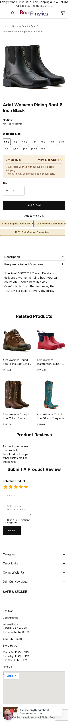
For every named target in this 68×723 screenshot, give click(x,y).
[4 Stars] (20, 487)
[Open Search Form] (13, 13)
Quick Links (10, 563)
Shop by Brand (20, 26)
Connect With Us (14, 572)
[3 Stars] (15, 487)
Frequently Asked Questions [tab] (23, 264)
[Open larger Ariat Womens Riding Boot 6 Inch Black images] (34, 67)
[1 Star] (5, 487)
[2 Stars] (10, 487)
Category (9, 554)
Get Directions (13, 709)
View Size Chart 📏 (50, 159)
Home (6, 26)
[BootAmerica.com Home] (34, 12)
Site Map (8, 611)
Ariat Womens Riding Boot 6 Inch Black (23, 31)
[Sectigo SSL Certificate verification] (13, 601)
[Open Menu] (4, 13)
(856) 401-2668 (12, 638)
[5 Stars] (25, 487)
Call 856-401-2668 (27, 5)
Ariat (33, 26)
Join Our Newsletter (15, 581)
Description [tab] (12, 257)
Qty (5, 182)
